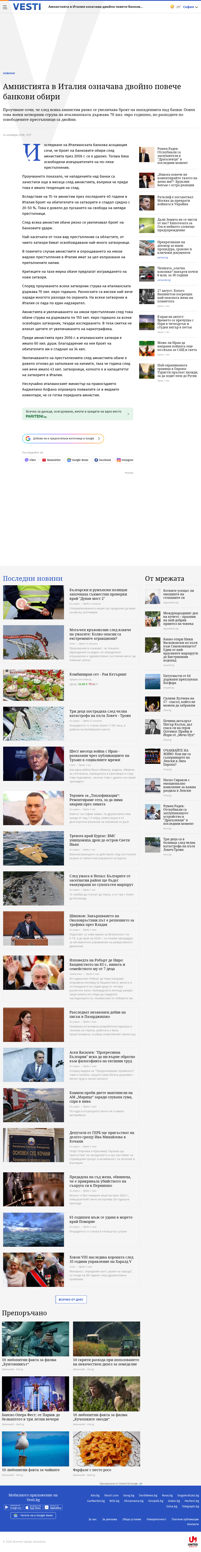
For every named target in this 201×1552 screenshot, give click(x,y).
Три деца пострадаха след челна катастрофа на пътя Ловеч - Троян (100, 713)
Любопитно (75, 973)
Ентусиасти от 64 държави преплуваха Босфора (180, 679)
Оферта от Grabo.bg (80, 679)
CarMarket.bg (96, 1501)
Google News (80, 460)
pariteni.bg (162, 257)
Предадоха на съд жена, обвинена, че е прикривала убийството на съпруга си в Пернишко (100, 1181)
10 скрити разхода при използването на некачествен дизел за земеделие (106, 1362)
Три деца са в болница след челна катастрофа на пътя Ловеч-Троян (179, 844)
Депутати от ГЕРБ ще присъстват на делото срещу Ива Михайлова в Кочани (101, 1137)
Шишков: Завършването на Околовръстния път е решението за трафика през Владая (101, 920)
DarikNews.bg (148, 1495)
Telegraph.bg (190, 1506)
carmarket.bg (164, 279)
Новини (9, 73)
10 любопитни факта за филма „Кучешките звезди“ (100, 1417)
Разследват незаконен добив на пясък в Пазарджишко (97, 1014)
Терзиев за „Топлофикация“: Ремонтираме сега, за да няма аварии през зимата (96, 799)
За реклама (109, 1519)
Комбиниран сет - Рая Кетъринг (98, 674)
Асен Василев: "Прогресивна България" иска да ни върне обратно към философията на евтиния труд (102, 1056)
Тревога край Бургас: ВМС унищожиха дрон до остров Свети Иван (99, 840)
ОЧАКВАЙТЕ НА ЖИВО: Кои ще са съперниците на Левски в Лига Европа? (177, 757)
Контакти (193, 1524)
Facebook (105, 460)
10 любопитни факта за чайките (31, 1470)
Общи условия (131, 1519)
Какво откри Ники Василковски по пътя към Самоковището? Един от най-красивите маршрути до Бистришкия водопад (180, 649)
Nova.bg (167, 1495)
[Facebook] (198, 1529)
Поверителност (156, 1519)
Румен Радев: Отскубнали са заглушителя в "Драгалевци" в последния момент (172, 155)
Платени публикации (185, 1519)
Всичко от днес (71, 1299)
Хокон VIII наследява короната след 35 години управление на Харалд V (101, 1259)
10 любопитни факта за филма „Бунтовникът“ (29, 1362)
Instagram (128, 460)
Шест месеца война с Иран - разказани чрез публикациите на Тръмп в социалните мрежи (99, 755)
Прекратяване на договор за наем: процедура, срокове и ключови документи (174, 247)
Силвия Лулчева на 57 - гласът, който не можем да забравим (179, 701)
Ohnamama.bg (133, 1501)
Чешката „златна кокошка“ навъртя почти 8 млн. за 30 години (177, 271)
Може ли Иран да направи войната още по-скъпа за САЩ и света (177, 346)
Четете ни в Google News (37, 1515)
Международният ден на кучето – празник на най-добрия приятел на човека (180, 618)
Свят (72, 643)
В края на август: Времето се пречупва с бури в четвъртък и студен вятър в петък (175, 321)
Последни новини (33, 578)
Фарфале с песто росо (92, 1470)
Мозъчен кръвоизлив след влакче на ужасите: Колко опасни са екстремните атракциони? (100, 634)
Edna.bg (171, 1506)
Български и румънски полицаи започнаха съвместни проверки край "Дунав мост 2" (98, 594)
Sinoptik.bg (155, 1501)
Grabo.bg (174, 1501)
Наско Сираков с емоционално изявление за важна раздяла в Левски (179, 785)
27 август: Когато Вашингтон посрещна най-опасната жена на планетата (175, 295)
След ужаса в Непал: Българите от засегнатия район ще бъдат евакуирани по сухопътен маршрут (101, 880)
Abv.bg (95, 1495)
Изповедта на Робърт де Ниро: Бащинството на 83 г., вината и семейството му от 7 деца (97, 964)
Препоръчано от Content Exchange (119, 1483)
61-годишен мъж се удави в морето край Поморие (100, 1219)
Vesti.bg (27, 6)
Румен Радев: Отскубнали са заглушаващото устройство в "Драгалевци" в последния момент (178, 815)
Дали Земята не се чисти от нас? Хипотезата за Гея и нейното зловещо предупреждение (177, 224)
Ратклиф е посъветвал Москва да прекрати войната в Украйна (175, 200)
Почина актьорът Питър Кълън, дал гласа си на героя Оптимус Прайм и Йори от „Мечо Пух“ (179, 728)
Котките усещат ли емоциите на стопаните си (178, 594)
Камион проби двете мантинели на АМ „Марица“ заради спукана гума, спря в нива (101, 1097)
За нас (93, 1519)
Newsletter (54, 460)
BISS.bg (114, 1501)
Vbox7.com (111, 1495)
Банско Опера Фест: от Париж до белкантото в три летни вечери (31, 1417)
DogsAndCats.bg (188, 1495)
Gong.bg (128, 1495)
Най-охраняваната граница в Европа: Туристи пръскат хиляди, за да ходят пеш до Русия (177, 370)
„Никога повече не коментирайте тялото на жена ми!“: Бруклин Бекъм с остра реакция (177, 179)
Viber (32, 460)
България (74, 603)
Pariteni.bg (192, 1501)
